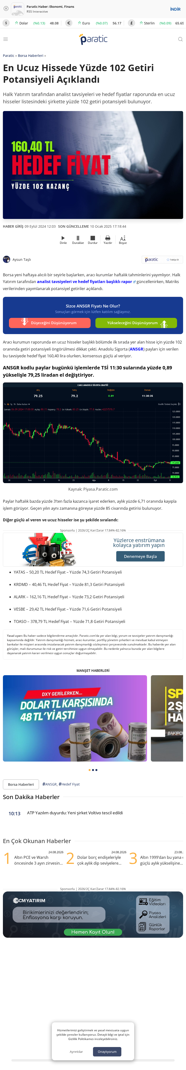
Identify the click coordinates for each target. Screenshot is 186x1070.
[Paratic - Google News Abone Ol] (162, 261)
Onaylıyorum (107, 1052)
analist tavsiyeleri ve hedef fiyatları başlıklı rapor (84, 281)
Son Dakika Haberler (31, 797)
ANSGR (136, 349)
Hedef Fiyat (69, 784)
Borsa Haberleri (30, 55)
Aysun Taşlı (22, 259)
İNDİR (175, 9)
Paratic (8, 55)
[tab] (90, 770)
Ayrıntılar (76, 1051)
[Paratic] (93, 40)
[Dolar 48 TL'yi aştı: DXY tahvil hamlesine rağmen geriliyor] (75, 718)
